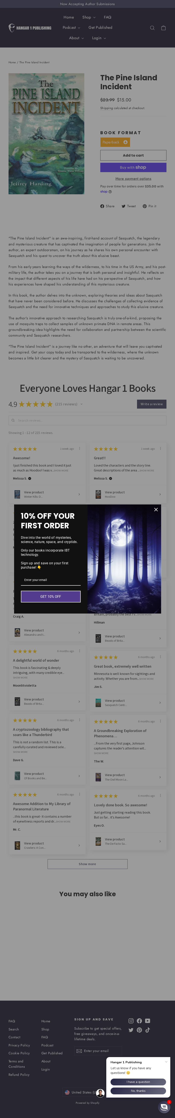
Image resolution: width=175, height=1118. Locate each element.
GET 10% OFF (50, 597)
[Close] (156, 509)
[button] (164, 1107)
